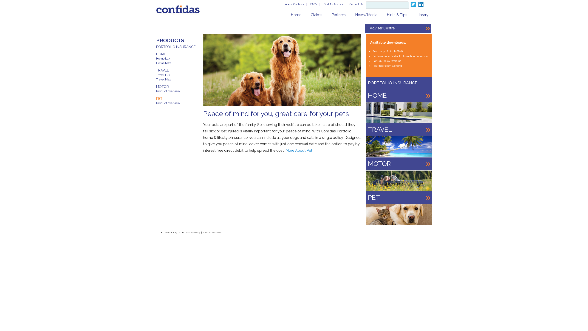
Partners (339, 15)
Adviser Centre (382, 28)
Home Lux (163, 58)
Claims (316, 15)
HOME (161, 54)
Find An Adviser (333, 4)
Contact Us (356, 4)
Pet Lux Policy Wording (387, 61)
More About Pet (299, 150)
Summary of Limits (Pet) (388, 51)
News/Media (366, 15)
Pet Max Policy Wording (387, 65)
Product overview (168, 91)
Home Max (163, 63)
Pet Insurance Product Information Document (401, 56)
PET (159, 98)
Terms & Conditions (212, 232)
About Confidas (294, 4)
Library (422, 15)
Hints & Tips (397, 15)
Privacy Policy (193, 232)
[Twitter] (413, 4)
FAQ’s (313, 4)
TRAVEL (162, 70)
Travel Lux (163, 75)
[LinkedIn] (421, 4)
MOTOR (162, 86)
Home (296, 15)
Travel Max (163, 79)
